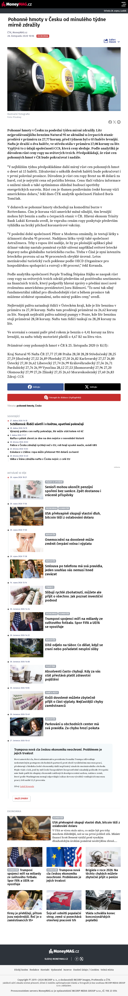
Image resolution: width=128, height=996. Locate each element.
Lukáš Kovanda (27, 786)
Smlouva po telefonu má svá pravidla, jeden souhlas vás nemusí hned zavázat (74, 570)
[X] (114, 122)
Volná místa (107, 969)
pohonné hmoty (25, 405)
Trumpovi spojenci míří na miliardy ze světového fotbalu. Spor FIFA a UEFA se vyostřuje (74, 623)
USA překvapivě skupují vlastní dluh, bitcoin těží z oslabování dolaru (72, 515)
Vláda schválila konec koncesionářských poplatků (100, 916)
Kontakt (45, 969)
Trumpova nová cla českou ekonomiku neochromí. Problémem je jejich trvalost (63, 875)
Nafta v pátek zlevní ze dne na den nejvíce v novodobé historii (47, 438)
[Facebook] (110, 122)
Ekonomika (14, 811)
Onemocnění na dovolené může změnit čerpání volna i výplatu (69, 542)
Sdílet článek (112, 41)
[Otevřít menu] (123, 4)
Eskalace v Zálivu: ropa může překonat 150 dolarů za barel (44, 452)
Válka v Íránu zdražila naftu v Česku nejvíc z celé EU (40, 459)
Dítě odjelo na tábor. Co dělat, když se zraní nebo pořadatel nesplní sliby (74, 647)
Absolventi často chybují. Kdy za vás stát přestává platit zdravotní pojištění (72, 675)
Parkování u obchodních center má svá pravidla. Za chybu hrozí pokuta (72, 726)
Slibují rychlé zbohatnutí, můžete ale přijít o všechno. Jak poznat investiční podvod (74, 596)
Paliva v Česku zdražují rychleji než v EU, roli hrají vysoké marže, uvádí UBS (53, 445)
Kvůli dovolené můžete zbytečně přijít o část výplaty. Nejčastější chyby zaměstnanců (74, 702)
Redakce (34, 969)
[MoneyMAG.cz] (17, 4)
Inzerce (68, 969)
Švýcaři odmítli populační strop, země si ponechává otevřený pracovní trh (63, 916)
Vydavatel (56, 969)
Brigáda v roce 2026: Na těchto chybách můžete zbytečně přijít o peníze (102, 873)
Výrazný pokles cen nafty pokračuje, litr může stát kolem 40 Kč (46, 431)
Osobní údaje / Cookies (86, 969)
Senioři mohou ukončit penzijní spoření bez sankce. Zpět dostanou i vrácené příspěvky (73, 491)
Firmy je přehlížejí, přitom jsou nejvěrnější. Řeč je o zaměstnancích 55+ (24, 916)
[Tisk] (119, 122)
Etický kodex (21, 969)
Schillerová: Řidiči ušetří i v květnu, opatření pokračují (47, 424)
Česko (38, 405)
